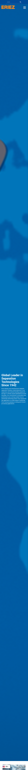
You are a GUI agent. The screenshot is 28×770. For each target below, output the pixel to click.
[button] (25, 7)
